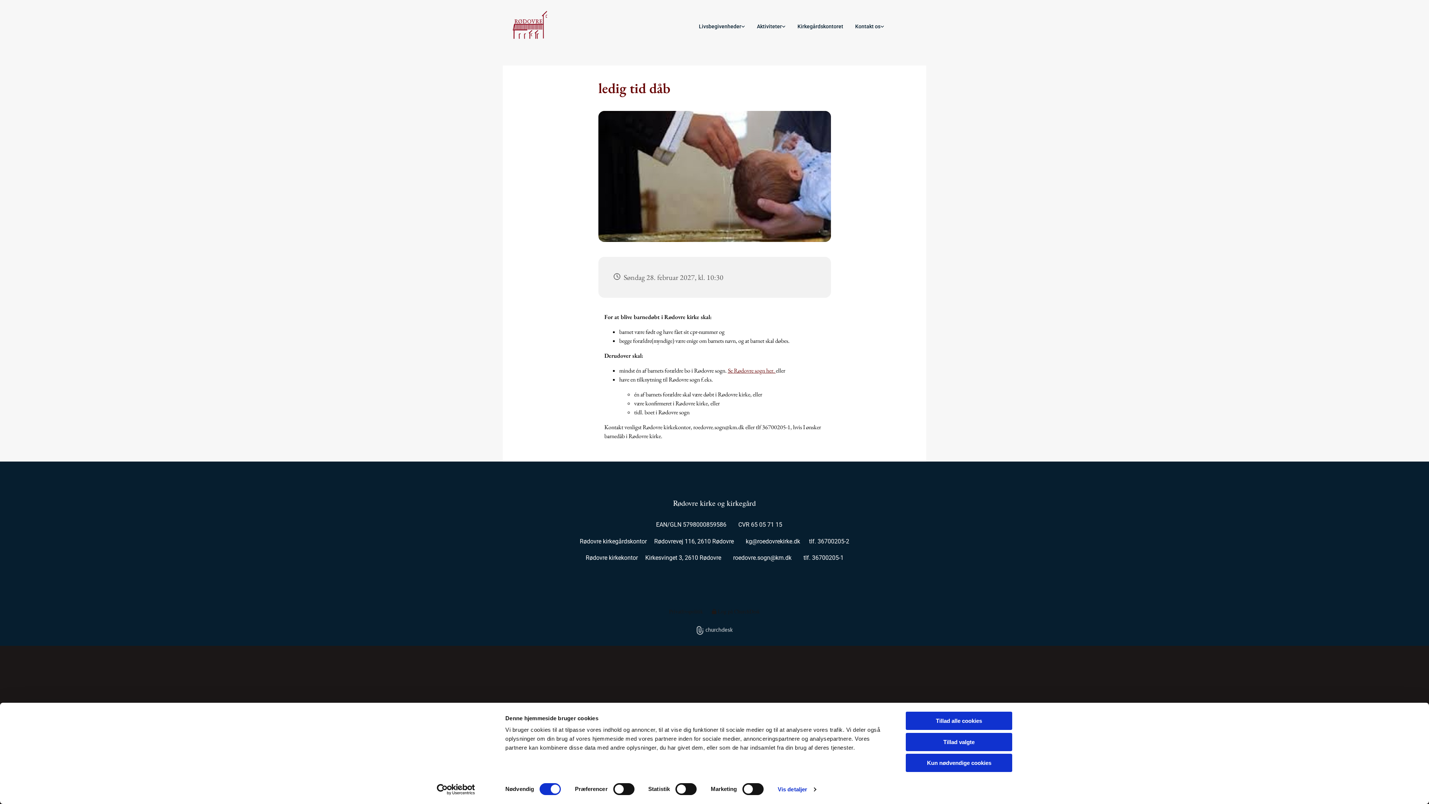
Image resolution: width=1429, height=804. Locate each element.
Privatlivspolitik (686, 611)
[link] (722, 26)
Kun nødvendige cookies (959, 763)
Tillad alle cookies (959, 721)
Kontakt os (867, 26)
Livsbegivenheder (720, 26)
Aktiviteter (769, 26)
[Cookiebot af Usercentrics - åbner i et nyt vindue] (456, 789)
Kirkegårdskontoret (820, 26)
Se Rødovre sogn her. (752, 370)
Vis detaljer (792, 789)
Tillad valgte (959, 742)
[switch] (623, 789)
